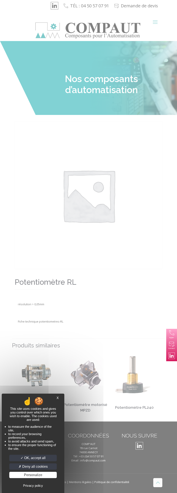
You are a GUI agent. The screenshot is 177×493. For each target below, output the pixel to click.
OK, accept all (34, 458)
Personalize (33, 475)
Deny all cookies (34, 466)
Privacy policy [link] (33, 485)
